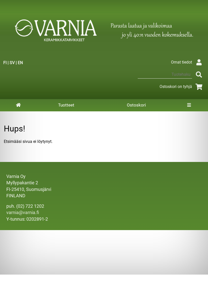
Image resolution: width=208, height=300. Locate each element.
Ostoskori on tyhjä (176, 86)
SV (12, 62)
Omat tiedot (181, 62)
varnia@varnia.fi (22, 212)
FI (5, 62)
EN (20, 62)
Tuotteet (66, 105)
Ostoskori (136, 105)
